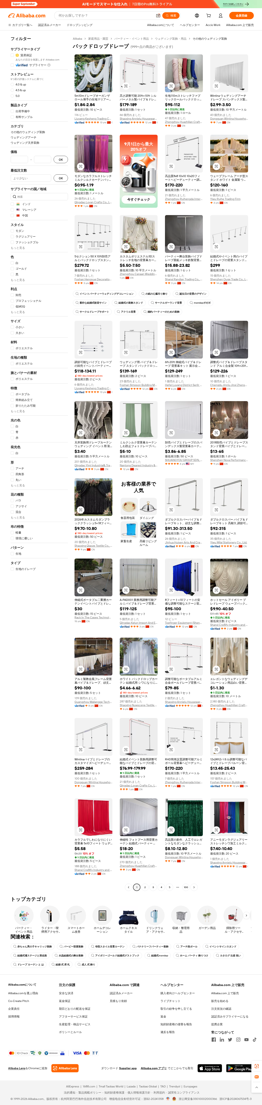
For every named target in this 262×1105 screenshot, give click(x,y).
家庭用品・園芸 (98, 38)
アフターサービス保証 (73, 1016)
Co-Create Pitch (18, 1001)
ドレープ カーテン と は (30, 964)
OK (61, 159)
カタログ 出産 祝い (230, 955)
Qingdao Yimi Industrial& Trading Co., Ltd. (93, 465)
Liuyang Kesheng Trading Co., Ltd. (93, 118)
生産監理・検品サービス (74, 1024)
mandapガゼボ (202, 302)
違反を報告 (167, 1032)
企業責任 (14, 1008)
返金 (163, 1016)
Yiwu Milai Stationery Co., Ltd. (228, 542)
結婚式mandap (159, 955)
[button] (158, 15)
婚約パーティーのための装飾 (164, 311)
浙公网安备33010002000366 (198, 1099)
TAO (163, 1086)
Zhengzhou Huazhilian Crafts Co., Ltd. (184, 121)
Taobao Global (148, 1086)
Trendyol (174, 1086)
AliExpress (72, 1086)
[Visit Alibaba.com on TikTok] (254, 1039)
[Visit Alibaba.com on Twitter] (230, 1039)
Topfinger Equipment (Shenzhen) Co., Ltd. (184, 622)
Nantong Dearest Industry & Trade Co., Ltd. (139, 465)
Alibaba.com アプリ (154, 1068)
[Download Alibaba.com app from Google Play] (240, 1068)
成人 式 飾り (88, 964)
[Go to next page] (194, 887)
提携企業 (217, 1024)
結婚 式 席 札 (63, 964)
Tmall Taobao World (111, 1086)
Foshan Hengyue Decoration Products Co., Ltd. (93, 279)
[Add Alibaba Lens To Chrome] (65, 1068)
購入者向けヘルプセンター (177, 993)
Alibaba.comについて (22, 984)
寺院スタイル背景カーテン (110, 946)
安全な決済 (66, 993)
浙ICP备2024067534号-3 (235, 1099)
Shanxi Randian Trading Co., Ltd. (184, 279)
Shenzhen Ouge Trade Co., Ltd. (229, 279)
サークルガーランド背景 (168, 302)
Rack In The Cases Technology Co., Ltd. (93, 617)
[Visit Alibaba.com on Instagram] (238, 1039)
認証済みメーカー (121, 993)
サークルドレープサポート (94, 311)
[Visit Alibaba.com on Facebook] (213, 1039)
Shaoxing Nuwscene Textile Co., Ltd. (139, 705)
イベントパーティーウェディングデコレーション (107, 293)
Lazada (131, 1086)
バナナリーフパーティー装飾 (152, 946)
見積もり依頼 (118, 1001)
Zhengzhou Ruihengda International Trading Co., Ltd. (184, 199)
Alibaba (77, 38)
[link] (256, 1066)
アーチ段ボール (189, 946)
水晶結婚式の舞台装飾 (71, 955)
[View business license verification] (168, 1099)
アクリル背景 (128, 311)
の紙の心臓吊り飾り (157, 293)
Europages (190, 1086)
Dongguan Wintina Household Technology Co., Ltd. (229, 118)
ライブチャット (170, 1001)
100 (186, 887)
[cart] (209, 16)
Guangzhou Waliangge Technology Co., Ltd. (93, 701)
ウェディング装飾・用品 (170, 38)
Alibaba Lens (16, 1068)
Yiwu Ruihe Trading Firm (225, 199)
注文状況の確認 (221, 1008)
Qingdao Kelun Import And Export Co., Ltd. (139, 622)
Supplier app (128, 1068)
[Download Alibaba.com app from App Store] (210, 1068)
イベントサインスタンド (222, 946)
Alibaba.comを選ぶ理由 (23, 993)
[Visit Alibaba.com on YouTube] (246, 1039)
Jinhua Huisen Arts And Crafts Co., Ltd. (184, 542)
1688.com (89, 1086)
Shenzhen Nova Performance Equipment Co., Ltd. (229, 460)
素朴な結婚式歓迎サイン (93, 302)
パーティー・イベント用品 (131, 38)
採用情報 (14, 1016)
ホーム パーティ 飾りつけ (194, 955)
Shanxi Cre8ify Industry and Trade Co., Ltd (229, 624)
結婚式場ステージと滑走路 (32, 955)
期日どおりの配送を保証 (74, 1008)
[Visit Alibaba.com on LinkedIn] (221, 1039)
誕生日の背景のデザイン (193, 293)
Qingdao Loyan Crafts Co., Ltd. (93, 202)
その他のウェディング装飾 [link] (210, 38)
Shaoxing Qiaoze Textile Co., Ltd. (93, 545)
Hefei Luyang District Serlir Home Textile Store (184, 385)
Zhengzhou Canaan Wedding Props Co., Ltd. (139, 274)
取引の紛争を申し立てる (176, 1008)
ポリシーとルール (70, 1032)
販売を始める (219, 1001)
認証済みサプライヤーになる (229, 1016)
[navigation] (39, 463)
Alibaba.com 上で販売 (225, 993)
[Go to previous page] (128, 887)
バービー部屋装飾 (73, 946)
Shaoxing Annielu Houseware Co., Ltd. (139, 118)
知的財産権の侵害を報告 (176, 1024)
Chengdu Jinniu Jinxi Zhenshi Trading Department (229, 385)
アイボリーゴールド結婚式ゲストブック (117, 955)
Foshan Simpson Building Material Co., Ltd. (139, 385)
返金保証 (64, 1001)
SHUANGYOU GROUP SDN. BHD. (184, 460)
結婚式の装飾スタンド (131, 302)
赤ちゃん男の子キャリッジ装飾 (34, 946)
